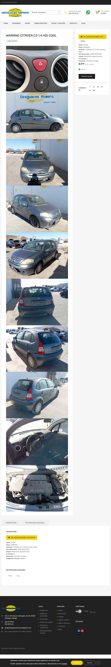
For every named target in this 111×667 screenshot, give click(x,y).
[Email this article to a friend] (93, 90)
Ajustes (89, 663)
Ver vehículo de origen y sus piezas (92, 37)
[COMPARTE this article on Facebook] (89, 87)
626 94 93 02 (74, 13)
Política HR (43, 610)
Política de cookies (46, 622)
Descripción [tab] (11, 523)
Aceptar (77, 663)
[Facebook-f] (79, 631)
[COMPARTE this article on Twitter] (93, 87)
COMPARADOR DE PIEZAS (9, 2)
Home (6, 23)
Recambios (16, 23)
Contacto (73, 23)
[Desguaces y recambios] (11, 12)
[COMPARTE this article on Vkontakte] (89, 90)
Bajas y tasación (58, 23)
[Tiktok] (79, 633)
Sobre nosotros (40, 23)
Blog (83, 23)
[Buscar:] (46, 12)
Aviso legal (43, 619)
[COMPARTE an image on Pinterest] (101, 87)
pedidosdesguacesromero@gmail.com (18, 628)
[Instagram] (82, 631)
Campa (27, 23)
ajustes (64, 664)
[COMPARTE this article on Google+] (97, 87)
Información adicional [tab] (35, 523)
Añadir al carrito (86, 76)
